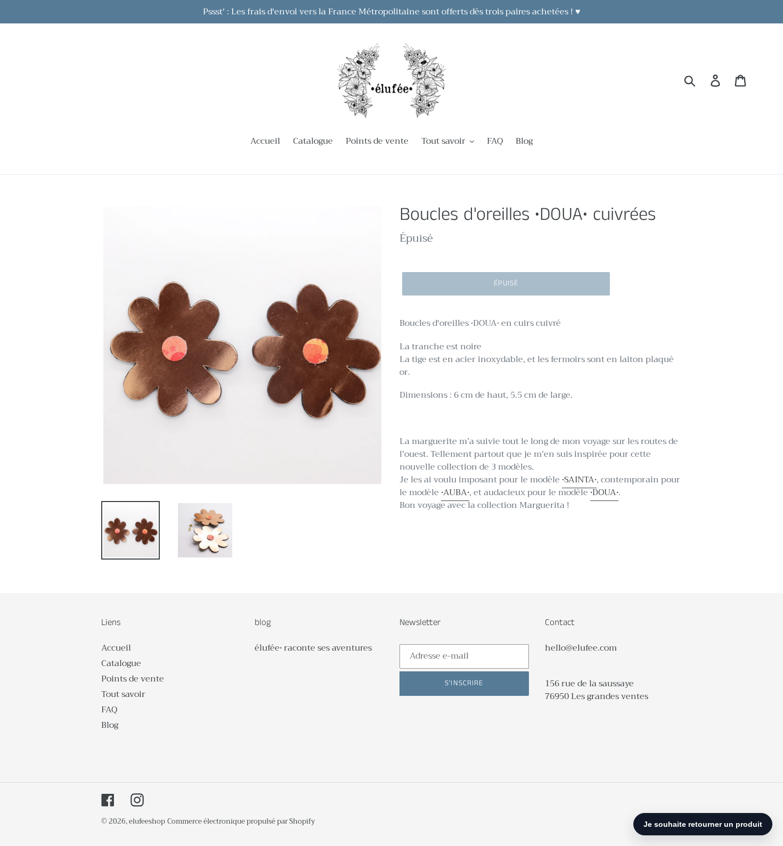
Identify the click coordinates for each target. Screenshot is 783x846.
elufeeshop (147, 821)
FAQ (109, 709)
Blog (109, 725)
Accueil (116, 647)
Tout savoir (123, 694)
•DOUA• (604, 492)
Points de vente (132, 678)
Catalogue (121, 663)
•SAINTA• (579, 479)
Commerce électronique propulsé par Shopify (241, 821)
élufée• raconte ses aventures (313, 647)
